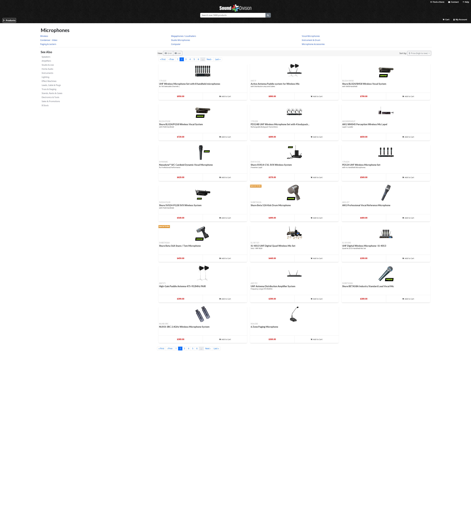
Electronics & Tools (50, 97)
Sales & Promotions (51, 101)
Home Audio (47, 69)
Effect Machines (49, 81)
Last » (217, 59)
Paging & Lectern (48, 44)
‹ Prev (171, 59)
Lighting (45, 77)
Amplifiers (46, 61)
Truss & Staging (49, 89)
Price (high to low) (419, 53)
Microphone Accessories (313, 44)
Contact (455, 2)
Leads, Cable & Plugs (51, 85)
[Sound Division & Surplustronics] (235, 8)
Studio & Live (48, 65)
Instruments (47, 73)
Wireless (44, 36)
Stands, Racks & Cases (52, 93)
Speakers (46, 56)
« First (163, 59)
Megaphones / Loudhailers (183, 36)
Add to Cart (226, 96)
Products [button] (10, 20)
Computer (176, 44)
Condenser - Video (48, 40)
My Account (461, 19)
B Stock (45, 105)
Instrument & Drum (311, 40)
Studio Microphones (180, 40)
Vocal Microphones (311, 36)
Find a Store (438, 2)
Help (466, 2)
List (179, 53)
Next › (209, 59)
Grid (169, 53)
